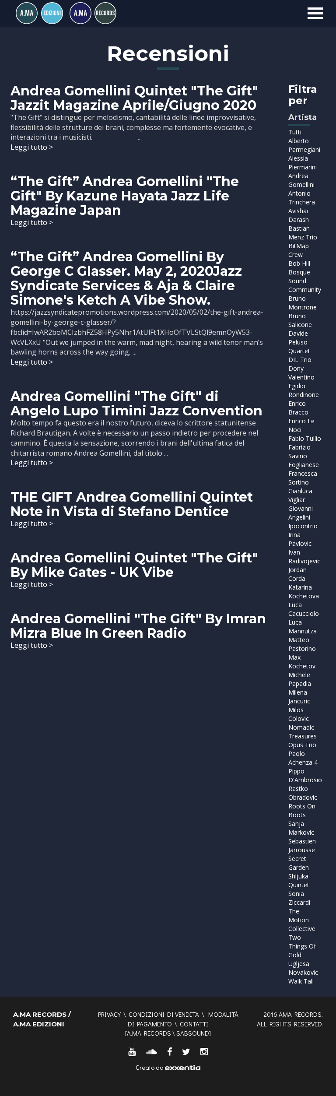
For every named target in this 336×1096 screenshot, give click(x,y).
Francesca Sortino (302, 477)
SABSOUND (192, 1033)
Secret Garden (298, 862)
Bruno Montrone (302, 302)
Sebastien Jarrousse (302, 845)
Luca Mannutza (302, 626)
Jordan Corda (297, 574)
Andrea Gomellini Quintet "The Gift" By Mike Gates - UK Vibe (134, 565)
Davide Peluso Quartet (299, 342)
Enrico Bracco (298, 407)
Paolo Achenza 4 (303, 757)
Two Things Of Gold (302, 946)
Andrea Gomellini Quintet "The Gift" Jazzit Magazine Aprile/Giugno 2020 (134, 98)
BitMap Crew (298, 250)
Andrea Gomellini (301, 180)
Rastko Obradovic (302, 792)
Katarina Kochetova (303, 591)
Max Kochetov (301, 661)
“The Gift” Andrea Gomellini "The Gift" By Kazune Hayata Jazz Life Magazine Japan (124, 195)
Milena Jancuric (299, 696)
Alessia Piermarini (302, 162)
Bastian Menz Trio (302, 232)
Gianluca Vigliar (300, 495)
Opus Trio (302, 745)
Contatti (194, 1023)
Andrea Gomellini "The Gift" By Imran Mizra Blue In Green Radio (138, 626)
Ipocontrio (303, 526)
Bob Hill (299, 263)
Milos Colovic (298, 714)
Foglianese (303, 464)
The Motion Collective (301, 920)
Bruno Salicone (300, 320)
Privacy (109, 1014)
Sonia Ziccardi (299, 897)
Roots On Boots (301, 810)
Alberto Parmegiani (304, 145)
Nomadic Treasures (302, 731)
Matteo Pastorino (302, 644)
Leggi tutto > (31, 147)
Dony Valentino (301, 372)
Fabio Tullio (304, 438)
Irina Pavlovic (300, 539)
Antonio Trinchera (301, 197)
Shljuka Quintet (298, 880)
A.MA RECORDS (149, 1033)
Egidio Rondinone (303, 390)
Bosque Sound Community (304, 281)
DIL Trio (300, 359)
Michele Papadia (299, 679)
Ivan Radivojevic (304, 556)
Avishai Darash (298, 215)
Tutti (294, 132)
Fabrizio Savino (299, 451)
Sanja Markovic (301, 827)
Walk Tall (301, 981)
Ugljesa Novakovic (303, 968)
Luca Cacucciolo (303, 609)
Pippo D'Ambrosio (305, 775)
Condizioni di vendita (164, 1014)
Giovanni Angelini (300, 512)
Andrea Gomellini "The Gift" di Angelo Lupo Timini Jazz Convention (136, 403)
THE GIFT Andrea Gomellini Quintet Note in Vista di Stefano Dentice (131, 504)
